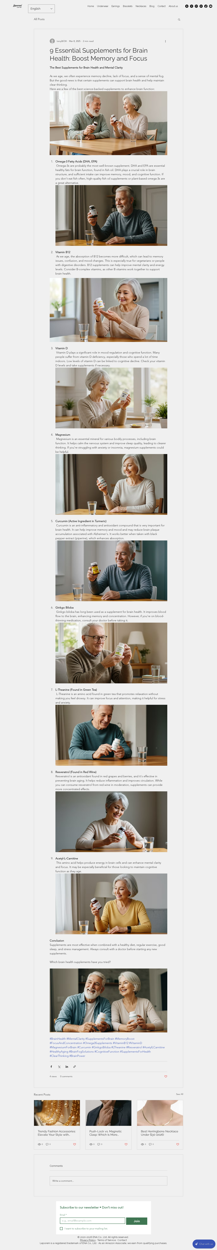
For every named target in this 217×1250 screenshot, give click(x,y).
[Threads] (191, 6)
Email (63, 1215)
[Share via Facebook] (51, 1066)
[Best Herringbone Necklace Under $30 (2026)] (160, 1113)
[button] (179, 19)
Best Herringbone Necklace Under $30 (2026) (159, 1133)
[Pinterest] (201, 6)
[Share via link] (74, 1066)
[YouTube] (210, 6)
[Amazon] (186, 6)
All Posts (39, 19)
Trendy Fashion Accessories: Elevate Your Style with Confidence (57, 1133)
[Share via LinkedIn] (66, 1066)
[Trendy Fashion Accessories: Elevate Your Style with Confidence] (57, 1113)
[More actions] (165, 41)
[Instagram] (196, 6)
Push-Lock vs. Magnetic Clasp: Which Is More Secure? (105, 1133)
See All (179, 1094)
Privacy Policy (88, 1240)
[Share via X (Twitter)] (59, 1066)
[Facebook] (205, 6)
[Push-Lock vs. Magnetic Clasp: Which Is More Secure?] (109, 1113)
